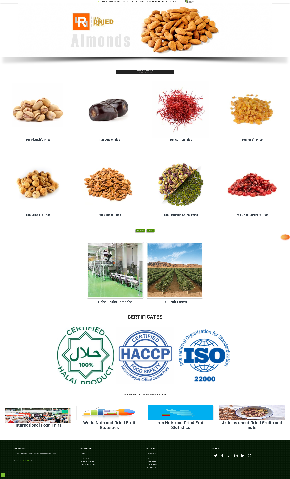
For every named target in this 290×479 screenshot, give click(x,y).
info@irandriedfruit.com (26, 457)
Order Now (150, 230)
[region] (145, 36)
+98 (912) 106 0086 (24, 460)
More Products (140, 230)
